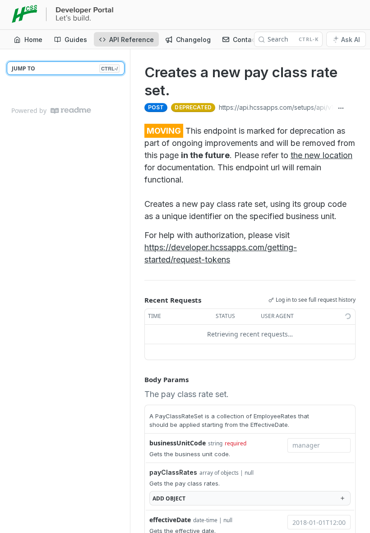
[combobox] (319, 445)
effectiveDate (170, 519)
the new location (321, 155)
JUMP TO (65, 68)
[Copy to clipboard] (352, 108)
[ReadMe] (71, 110)
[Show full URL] (340, 108)
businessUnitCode (177, 443)
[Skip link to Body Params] (138, 379)
